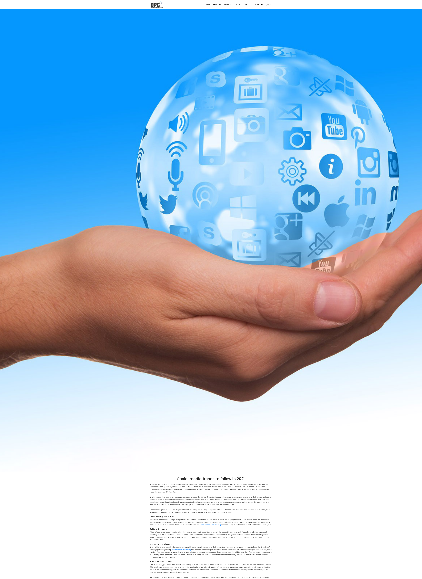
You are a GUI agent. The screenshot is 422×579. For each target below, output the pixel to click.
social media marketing (181, 550)
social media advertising (211, 525)
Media (247, 4)
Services (227, 4)
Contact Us (258, 4)
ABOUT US (217, 4)
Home (208, 4)
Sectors (238, 4)
